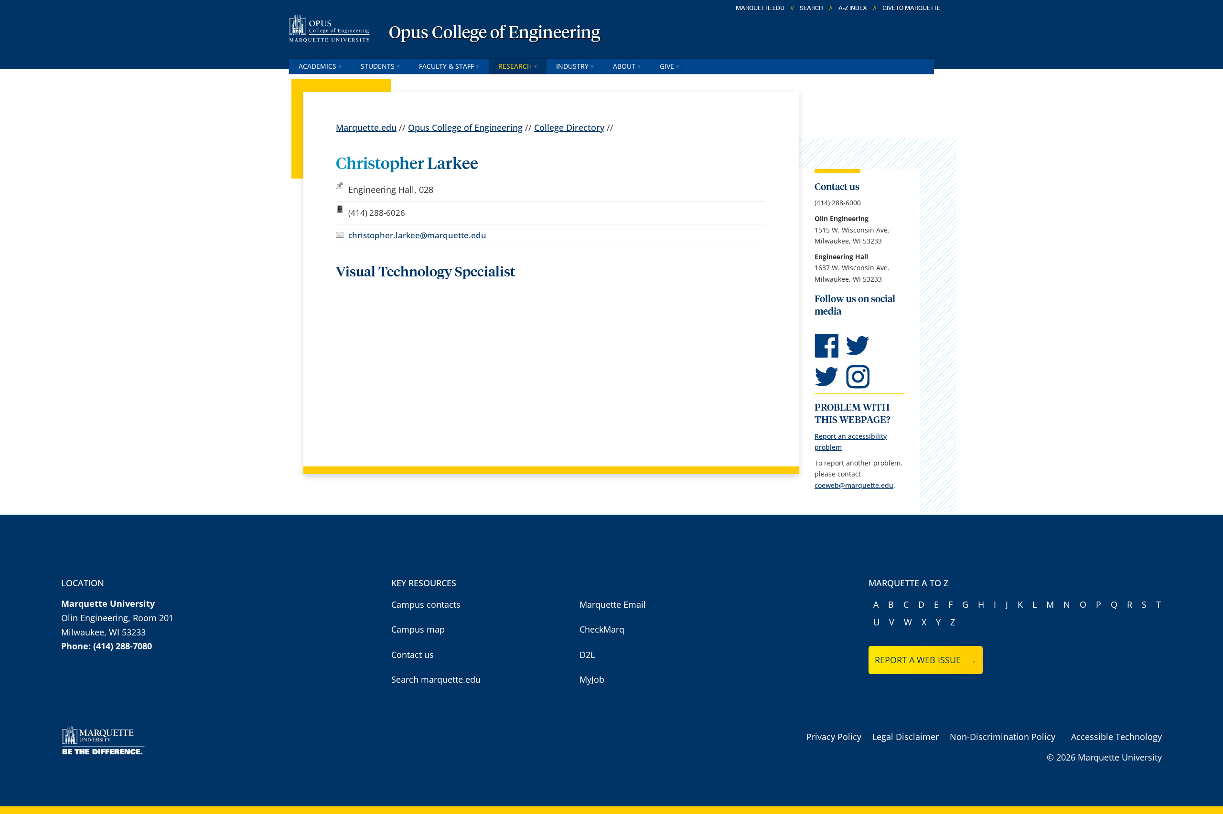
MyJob (591, 679)
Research (515, 66)
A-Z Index (852, 8)
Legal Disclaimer (905, 736)
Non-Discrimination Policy (1002, 736)
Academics (317, 66)
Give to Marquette (911, 8)
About (624, 66)
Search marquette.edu (436, 679)
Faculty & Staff (446, 66)
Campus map (418, 629)
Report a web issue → (925, 660)
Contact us (412, 654)
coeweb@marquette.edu (854, 485)
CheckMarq (601, 629)
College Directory (569, 127)
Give (667, 66)
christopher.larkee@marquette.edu (417, 235)
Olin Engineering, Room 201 (117, 618)
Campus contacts (426, 604)
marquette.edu (760, 8)
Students (378, 66)
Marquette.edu (366, 127)
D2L (587, 654)
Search (811, 8)
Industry (572, 66)
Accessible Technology (1116, 736)
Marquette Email (612, 604)
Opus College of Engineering (494, 33)
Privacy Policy (833, 736)
